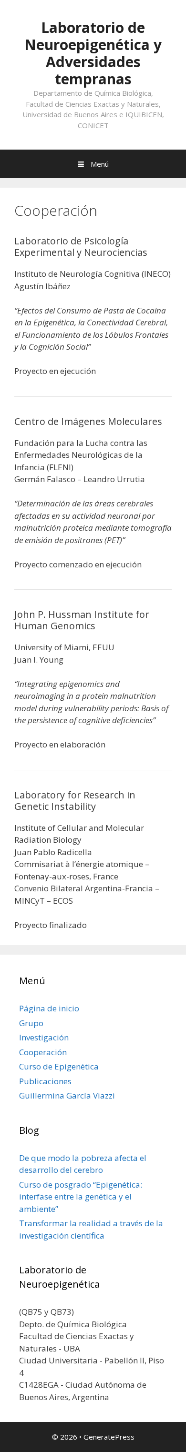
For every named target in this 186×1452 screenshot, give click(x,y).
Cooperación (43, 1052)
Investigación (44, 1037)
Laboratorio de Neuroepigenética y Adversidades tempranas (93, 53)
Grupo (31, 1023)
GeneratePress (108, 1437)
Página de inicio (49, 1008)
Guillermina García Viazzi (67, 1095)
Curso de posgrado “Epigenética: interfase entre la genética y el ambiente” (80, 1196)
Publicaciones (45, 1081)
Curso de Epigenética (59, 1066)
